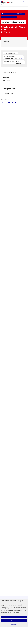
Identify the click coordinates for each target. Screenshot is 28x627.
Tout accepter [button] (14, 617)
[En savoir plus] (22, 58)
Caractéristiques (6, 41)
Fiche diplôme (20, 13)
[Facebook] (15, 102)
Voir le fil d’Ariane (4, 7)
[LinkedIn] (9, 102)
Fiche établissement (8, 13)
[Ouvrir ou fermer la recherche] (23, 2)
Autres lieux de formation (10, 16)
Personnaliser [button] (14, 624)
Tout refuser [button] (14, 621)
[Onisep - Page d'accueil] (10, 2)
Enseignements (5, 43)
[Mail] (5, 102)
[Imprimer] (2, 102)
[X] (12, 102)
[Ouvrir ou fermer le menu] (26, 2)
